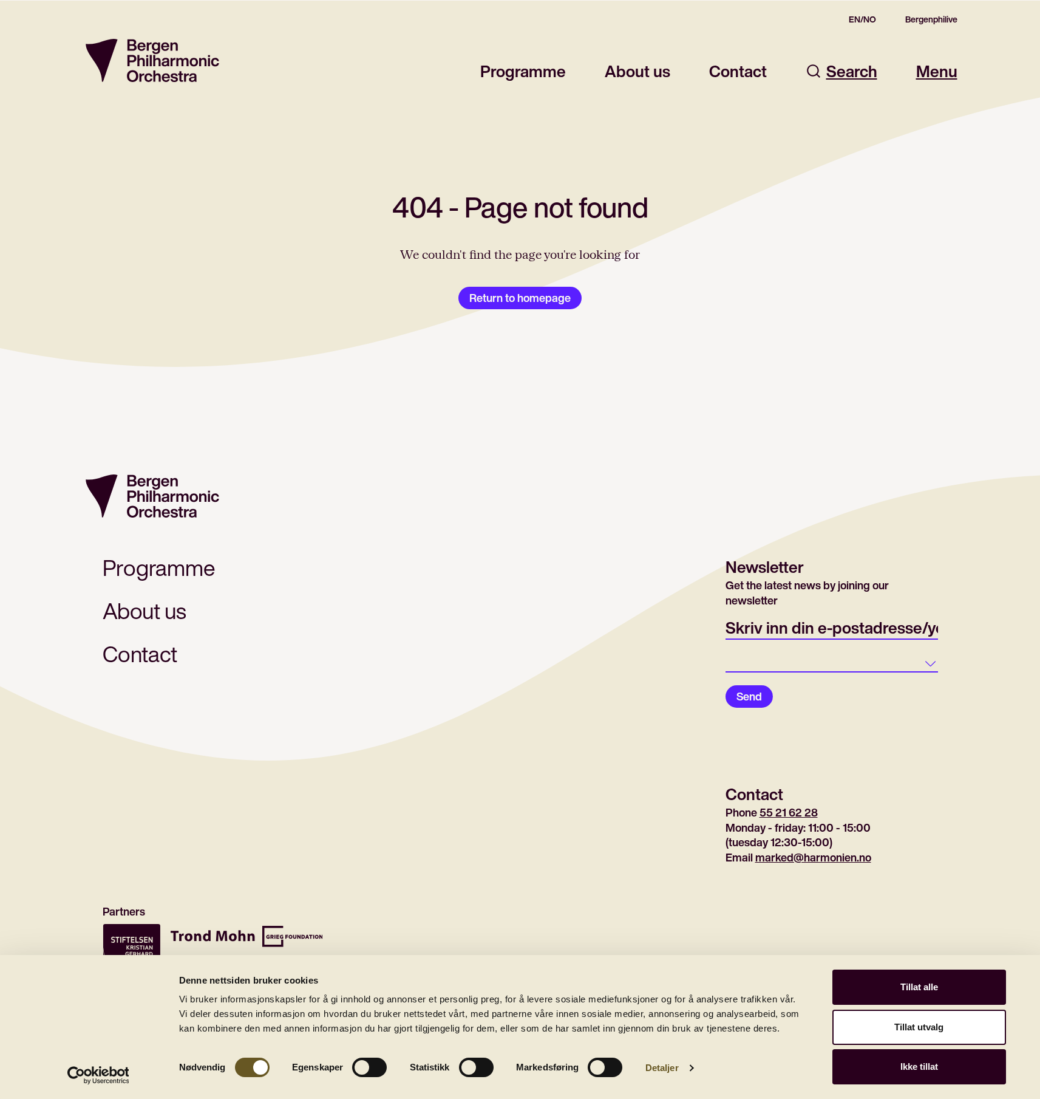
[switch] (369, 1067)
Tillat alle (919, 987)
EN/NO (862, 19)
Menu (936, 71)
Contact (738, 71)
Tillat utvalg (918, 1027)
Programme (523, 71)
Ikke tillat (919, 1066)
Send (749, 696)
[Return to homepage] (152, 60)
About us (637, 71)
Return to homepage (520, 298)
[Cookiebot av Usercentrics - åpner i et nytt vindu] (98, 1075)
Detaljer (662, 1068)
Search (851, 71)
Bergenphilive (931, 19)
